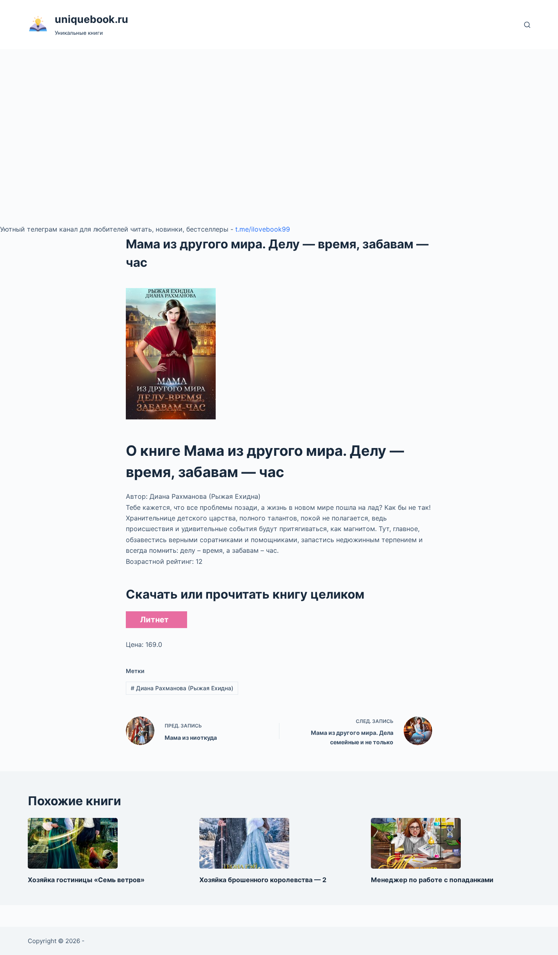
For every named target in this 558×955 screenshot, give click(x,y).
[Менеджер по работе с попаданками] (416, 843)
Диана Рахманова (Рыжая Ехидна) (182, 688)
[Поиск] (527, 25)
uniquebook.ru (91, 19)
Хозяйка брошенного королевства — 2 (262, 880)
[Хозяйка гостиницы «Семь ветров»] (73, 843)
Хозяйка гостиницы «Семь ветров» (86, 880)
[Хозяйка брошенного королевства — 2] (244, 843)
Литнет (154, 619)
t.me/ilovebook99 (262, 229)
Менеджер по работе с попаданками (432, 880)
